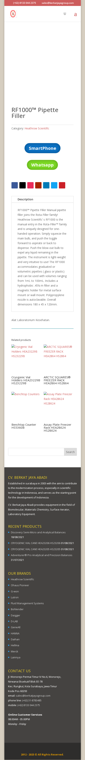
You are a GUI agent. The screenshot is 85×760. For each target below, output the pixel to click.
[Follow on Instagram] (30, 185)
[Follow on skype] (54, 185)
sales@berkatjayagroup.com (33, 695)
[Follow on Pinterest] (62, 185)
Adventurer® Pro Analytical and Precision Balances (41, 555)
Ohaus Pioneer (20, 585)
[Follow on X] (22, 185)
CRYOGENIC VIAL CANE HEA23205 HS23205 (35, 549)
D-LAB (14, 621)
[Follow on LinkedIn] (46, 185)
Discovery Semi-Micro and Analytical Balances (38, 532)
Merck (14, 651)
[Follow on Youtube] (38, 185)
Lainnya (15, 657)
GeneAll (15, 627)
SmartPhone (42, 148)
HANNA (15, 633)
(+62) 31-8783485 (32, 700)
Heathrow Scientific (37, 128)
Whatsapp (42, 165)
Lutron (15, 597)
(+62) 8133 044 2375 (28, 705)
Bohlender (17, 609)
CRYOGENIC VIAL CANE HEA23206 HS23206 (35, 543)
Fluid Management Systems (27, 603)
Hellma (15, 645)
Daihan (15, 639)
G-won (15, 591)
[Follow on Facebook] (14, 185)
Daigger (15, 615)
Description (25, 199)
